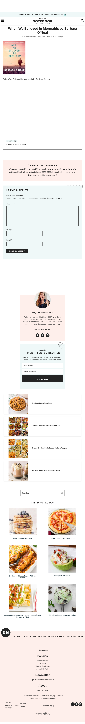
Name (9, 230)
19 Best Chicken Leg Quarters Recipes (46, 425)
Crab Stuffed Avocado (62, 576)
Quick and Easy (74, 636)
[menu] (2, 20)
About (17, 705)
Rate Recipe (60, 36)
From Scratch (56, 636)
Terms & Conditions (42, 666)
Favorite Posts (42, 690)
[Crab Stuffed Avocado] (62, 572)
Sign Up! (34, 680)
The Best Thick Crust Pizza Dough (62, 538)
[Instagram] (47, 335)
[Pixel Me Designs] (46, 713)
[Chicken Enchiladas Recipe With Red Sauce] (23, 572)
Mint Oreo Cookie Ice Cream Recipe (62, 615)
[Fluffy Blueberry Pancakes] (23, 534)
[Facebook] (37, 335)
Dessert (17, 636)
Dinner (27, 636)
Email (9, 240)
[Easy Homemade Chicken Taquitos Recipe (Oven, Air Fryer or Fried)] (23, 611)
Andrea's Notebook (42, 21)
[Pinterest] (42, 335)
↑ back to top (42, 650)
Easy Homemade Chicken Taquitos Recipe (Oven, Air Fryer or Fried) (22, 616)
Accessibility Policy (42, 669)
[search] (82, 20)
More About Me (43, 329)
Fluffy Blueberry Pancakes (23, 538)
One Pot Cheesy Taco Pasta (42, 403)
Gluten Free (39, 636)
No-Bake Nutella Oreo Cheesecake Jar (46, 470)
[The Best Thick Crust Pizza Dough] (62, 534)
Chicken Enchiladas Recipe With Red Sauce (22, 577)
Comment (10, 204)
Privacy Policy (42, 661)
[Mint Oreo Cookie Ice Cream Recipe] (62, 611)
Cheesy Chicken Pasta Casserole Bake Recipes (49, 448)
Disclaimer (42, 663)
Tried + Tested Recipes (41, 14)
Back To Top (47, 705)
